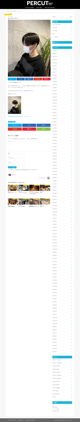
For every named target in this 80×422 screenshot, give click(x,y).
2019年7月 (55, 295)
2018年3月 (55, 345)
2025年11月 (55, 59)
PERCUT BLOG (62, 420)
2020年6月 (55, 261)
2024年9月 (55, 103)
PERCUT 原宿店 (56, 369)
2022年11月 (55, 171)
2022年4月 (55, 193)
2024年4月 (55, 118)
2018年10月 (55, 323)
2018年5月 (55, 339)
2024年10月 (55, 100)
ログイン (54, 405)
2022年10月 (55, 174)
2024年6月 (55, 112)
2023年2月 (55, 162)
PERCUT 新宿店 (56, 384)
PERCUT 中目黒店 (56, 366)
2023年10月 (55, 137)
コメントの (55, 409)
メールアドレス (11, 157)
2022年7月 (55, 183)
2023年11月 (55, 134)
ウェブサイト (10, 162)
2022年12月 (55, 168)
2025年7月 (55, 72)
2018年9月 (55, 326)
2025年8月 (55, 69)
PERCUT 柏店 (55, 390)
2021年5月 (55, 227)
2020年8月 (55, 255)
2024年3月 (55, 121)
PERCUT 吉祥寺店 (56, 372)
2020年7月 (55, 258)
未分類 (54, 397)
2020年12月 (55, 242)
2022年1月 (55, 202)
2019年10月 (55, 286)
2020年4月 (55, 267)
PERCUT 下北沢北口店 (57, 359)
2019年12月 (55, 280)
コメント (9, 141)
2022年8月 (55, 180)
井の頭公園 (55, 27)
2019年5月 (55, 301)
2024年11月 (55, 97)
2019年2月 (55, 311)
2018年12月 (55, 317)
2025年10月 (55, 62)
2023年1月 (55, 165)
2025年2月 (55, 87)
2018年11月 (55, 320)
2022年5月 (55, 190)
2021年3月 (55, 233)
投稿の (54, 407)
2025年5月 (55, 78)
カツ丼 (54, 30)
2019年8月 (55, 292)
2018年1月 (55, 351)
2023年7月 (55, 146)
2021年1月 (55, 239)
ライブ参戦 (55, 36)
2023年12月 (55, 131)
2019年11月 (55, 283)
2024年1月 (55, 128)
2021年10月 (55, 211)
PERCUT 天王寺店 (56, 381)
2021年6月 (55, 224)
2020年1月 (55, 277)
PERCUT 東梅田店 (12, 121)
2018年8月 (55, 329)
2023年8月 (55, 143)
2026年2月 (55, 50)
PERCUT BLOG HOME (30, 7)
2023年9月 (55, 140)
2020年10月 (55, 249)
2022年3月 (55, 196)
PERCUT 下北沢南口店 (57, 362)
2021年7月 (55, 221)
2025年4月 (55, 81)
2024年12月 (55, 93)
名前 (9, 153)
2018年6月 (55, 336)
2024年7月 (55, 109)
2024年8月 (55, 106)
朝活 (53, 33)
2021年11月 (55, 208)
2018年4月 (55, 342)
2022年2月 (55, 199)
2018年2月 (55, 348)
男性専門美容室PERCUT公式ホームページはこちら (19, 116)
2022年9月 (55, 177)
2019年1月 (55, 314)
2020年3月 (55, 270)
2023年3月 (55, 159)
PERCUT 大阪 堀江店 (57, 378)
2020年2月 (55, 273)
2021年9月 (55, 214)
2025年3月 (55, 84)
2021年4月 (55, 230)
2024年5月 (55, 115)
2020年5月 (55, 264)
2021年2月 (55, 236)
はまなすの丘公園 (56, 24)
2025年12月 (55, 56)
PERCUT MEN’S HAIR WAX (49, 7)
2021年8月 (55, 218)
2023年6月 (55, 149)
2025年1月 (55, 90)
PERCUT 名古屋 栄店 (57, 375)
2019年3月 (55, 308)
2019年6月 (55, 298)
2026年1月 (55, 53)
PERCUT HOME (39, 7)
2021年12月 (55, 205)
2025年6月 (55, 75)
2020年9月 (55, 252)
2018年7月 (55, 332)
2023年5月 (55, 152)
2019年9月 (55, 289)
